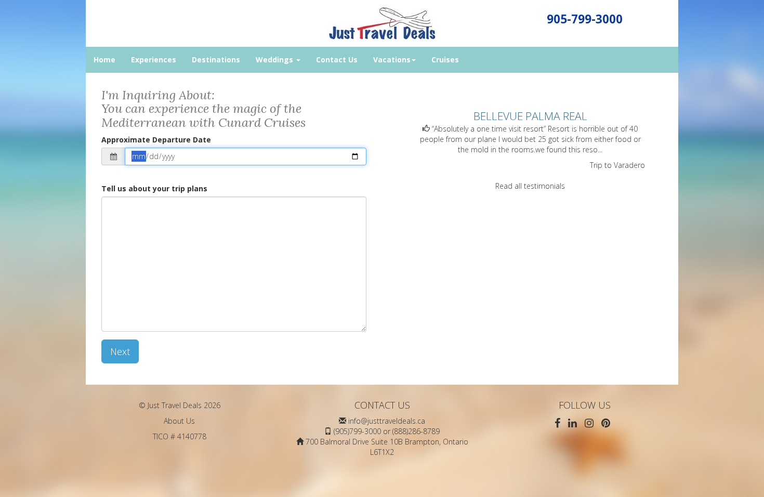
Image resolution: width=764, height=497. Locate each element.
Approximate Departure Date (156, 140)
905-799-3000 (585, 19)
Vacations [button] (392, 59)
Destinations (216, 59)
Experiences (153, 59)
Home (104, 59)
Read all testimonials (530, 186)
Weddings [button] (275, 59)
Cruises (445, 59)
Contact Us (337, 59)
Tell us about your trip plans (154, 188)
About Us (179, 421)
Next (120, 351)
